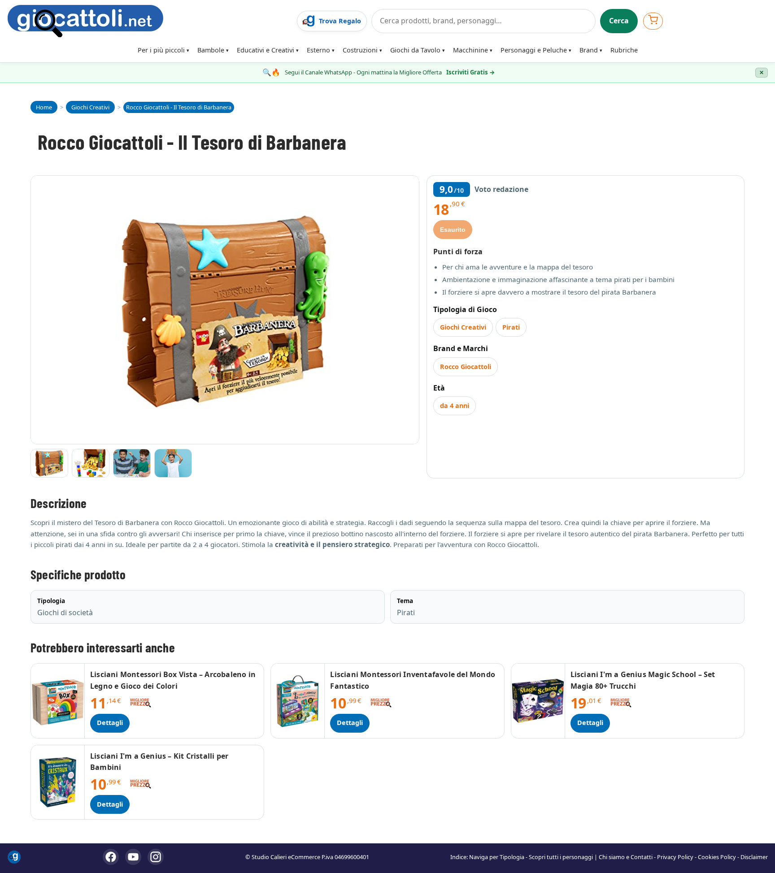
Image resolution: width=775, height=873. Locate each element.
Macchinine (470, 50)
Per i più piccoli (161, 50)
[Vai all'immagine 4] (173, 463)
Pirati (511, 327)
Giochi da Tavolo (415, 50)
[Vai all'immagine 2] (90, 463)
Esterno (318, 50)
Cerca (619, 21)
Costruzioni (360, 50)
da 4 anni (454, 405)
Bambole (210, 50)
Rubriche (624, 50)
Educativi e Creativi (265, 50)
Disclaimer (754, 857)
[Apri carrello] (653, 21)
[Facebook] (111, 857)
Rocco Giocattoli (465, 366)
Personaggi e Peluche (534, 50)
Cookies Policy (717, 857)
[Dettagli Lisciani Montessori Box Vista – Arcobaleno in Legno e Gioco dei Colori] (58, 701)
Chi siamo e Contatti (626, 857)
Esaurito (453, 229)
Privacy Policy (675, 857)
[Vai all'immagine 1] (49, 463)
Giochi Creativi (463, 327)
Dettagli (110, 722)
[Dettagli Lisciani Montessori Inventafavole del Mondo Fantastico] (298, 701)
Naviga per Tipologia (496, 857)
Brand (588, 50)
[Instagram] (156, 857)
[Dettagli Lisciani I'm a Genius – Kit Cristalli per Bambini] (58, 782)
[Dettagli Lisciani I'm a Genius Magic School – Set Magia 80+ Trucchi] (538, 701)
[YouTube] (133, 857)
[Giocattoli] (149, 21)
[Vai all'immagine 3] (132, 463)
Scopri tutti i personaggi (561, 857)
